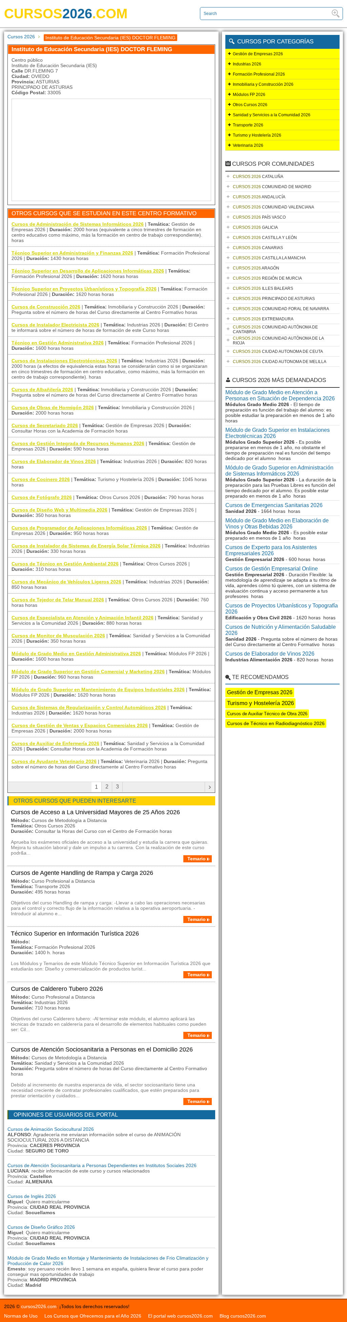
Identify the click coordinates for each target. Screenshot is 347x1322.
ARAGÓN (256, 268)
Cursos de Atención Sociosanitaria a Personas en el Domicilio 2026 (102, 1049)
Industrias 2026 (247, 64)
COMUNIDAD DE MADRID (272, 186)
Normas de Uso (21, 1316)
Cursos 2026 (21, 36)
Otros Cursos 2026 (250, 104)
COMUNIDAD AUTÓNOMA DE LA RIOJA (278, 340)
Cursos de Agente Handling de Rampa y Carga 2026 (82, 872)
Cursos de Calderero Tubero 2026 (57, 988)
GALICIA (255, 227)
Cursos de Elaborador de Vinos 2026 (54, 461)
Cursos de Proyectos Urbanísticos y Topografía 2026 (281, 609)
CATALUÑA (258, 176)
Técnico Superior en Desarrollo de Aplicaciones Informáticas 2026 (88, 271)
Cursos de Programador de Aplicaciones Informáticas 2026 (79, 527)
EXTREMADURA (263, 319)
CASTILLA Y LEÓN (265, 237)
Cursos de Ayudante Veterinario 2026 (54, 761)
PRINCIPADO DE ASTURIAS (274, 298)
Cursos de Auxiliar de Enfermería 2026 (55, 743)
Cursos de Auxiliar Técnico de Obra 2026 (267, 713)
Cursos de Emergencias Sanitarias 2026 (274, 505)
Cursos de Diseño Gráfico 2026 (41, 1227)
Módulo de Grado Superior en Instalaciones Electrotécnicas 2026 (277, 433)
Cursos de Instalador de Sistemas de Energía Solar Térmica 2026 (86, 545)
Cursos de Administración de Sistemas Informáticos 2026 (78, 224)
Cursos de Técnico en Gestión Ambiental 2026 (65, 563)
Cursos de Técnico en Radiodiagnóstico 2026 (276, 723)
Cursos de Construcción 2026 (46, 306)
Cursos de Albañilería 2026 (42, 389)
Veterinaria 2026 (248, 145)
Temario (196, 858)
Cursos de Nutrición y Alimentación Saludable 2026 (280, 630)
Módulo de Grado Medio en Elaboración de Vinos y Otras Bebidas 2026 (277, 523)
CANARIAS (258, 247)
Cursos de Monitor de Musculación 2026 (58, 635)
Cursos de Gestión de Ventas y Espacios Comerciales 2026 (80, 725)
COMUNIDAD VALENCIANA (273, 207)
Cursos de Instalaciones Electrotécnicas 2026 (64, 360)
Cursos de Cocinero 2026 (41, 479)
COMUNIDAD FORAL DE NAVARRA (281, 308)
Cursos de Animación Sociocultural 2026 (50, 1129)
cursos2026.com (39, 1306)
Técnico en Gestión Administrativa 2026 (58, 342)
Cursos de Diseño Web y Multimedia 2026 (59, 510)
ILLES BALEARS (263, 288)
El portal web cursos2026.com (180, 1316)
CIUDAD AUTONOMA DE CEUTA (278, 351)
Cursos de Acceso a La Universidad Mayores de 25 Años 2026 (95, 812)
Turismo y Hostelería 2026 (257, 135)
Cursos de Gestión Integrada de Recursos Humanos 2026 (78, 443)
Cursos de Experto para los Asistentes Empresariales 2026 (271, 550)
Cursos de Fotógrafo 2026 (42, 497)
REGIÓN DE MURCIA (267, 278)
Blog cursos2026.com (243, 1316)
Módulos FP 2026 (249, 94)
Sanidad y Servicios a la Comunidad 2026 (271, 115)
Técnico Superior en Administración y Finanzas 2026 (72, 253)
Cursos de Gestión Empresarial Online (271, 569)
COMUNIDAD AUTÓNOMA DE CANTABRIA (275, 329)
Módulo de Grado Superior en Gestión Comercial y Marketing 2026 (88, 671)
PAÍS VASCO (259, 217)
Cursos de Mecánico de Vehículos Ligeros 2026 (66, 581)
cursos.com (65, 13)
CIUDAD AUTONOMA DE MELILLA (279, 361)
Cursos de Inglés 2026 (31, 1196)
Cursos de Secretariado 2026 (45, 425)
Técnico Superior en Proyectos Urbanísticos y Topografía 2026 (84, 289)
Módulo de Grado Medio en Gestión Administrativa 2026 (76, 653)
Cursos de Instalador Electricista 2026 (55, 324)
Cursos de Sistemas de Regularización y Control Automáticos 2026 (89, 707)
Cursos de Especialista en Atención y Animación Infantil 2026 (83, 617)
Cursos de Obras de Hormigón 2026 (53, 407)
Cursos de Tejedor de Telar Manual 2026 (58, 599)
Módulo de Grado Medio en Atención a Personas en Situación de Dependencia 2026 (280, 395)
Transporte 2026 (248, 125)
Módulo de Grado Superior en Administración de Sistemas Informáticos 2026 (279, 471)
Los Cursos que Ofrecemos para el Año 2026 (92, 1316)
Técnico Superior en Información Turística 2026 (75, 933)
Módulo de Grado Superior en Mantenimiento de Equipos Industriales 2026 (98, 689)
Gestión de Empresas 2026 (258, 54)
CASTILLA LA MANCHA (269, 258)
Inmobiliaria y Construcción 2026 (263, 84)
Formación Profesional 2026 (259, 74)
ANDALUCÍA (259, 197)
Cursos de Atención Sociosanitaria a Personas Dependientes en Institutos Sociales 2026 (102, 1165)
